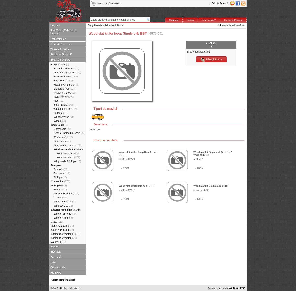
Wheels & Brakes (60, 49)
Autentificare (115, 3)
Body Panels (60, 64)
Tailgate (60, 113)
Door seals (62, 141)
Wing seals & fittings (67, 161)
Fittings (60, 177)
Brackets (61, 169)
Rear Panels (64, 96)
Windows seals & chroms (68, 149)
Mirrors (60, 197)
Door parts (59, 185)
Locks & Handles (66, 193)
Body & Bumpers (60, 59)
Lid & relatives (64, 88)
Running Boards (62, 225)
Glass (57, 221)
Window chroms (68, 153)
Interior (54, 246)
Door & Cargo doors (67, 72)
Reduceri (173, 20)
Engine (54, 25)
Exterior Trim (63, 217)
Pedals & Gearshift (61, 54)
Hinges (60, 189)
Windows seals (68, 157)
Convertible (60, 181)
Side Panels (64, 104)
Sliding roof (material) (65, 234)
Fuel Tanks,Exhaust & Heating (63, 32)
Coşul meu (102, 3)
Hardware (55, 272)
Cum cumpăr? (209, 20)
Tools (53, 262)
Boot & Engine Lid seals (69, 133)
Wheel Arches (64, 117)
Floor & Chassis (66, 76)
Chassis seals (63, 137)
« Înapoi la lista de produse (231, 25)
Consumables (58, 267)
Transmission (58, 38)
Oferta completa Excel (63, 279)
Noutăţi (190, 20)
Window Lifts (63, 205)
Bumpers (56, 165)
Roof (59, 100)
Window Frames (64, 201)
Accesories (56, 257)
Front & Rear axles (61, 44)
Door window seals (67, 145)
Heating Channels (66, 84)
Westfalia (58, 242)
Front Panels (63, 80)
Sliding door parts (66, 108)
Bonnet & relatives (66, 68)
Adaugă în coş (214, 59)
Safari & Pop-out (62, 229)
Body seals (62, 129)
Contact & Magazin (233, 20)
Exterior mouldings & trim (65, 209)
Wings (60, 121)
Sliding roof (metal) (64, 238)
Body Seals (59, 125)
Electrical (55, 251)
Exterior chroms (65, 213)
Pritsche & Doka (65, 92)
